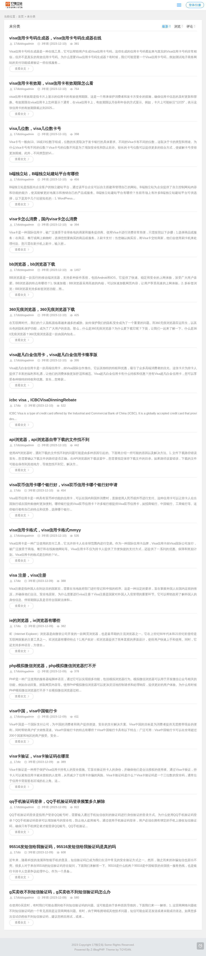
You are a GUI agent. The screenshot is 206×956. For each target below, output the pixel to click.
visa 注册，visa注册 (27, 575)
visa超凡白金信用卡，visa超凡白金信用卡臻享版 (53, 354)
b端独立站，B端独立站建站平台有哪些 (44, 173)
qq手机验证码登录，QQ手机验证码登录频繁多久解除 (57, 801)
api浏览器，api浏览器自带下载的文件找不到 (49, 439)
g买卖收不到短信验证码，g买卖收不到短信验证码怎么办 (60, 892)
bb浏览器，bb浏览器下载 (32, 264)
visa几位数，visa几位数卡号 (35, 128)
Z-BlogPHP (97, 949)
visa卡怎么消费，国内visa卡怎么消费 (43, 219)
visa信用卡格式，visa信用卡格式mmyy (45, 530)
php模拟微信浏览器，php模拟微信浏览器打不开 (52, 665)
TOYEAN (125, 949)
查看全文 (20, 68)
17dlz (17, 405)
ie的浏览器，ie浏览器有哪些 (34, 620)
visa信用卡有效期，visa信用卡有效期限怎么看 (51, 83)
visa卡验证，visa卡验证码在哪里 (39, 756)
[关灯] (200, 946)
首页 (21, 16)
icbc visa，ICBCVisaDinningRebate (42, 400)
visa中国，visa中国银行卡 (33, 711)
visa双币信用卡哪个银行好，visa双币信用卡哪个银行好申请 (63, 485)
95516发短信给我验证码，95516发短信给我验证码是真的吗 (62, 846)
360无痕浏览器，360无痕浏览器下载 (42, 309)
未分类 (31, 16)
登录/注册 (195, 5)
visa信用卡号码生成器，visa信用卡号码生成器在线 (55, 38)
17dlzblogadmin (24, 43)
